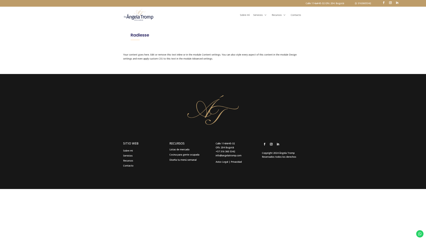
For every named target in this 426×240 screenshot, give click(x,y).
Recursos (277, 14)
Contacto (296, 14)
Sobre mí (245, 14)
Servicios (128, 155)
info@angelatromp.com (228, 155)
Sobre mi (128, 151)
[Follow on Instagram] (390, 2)
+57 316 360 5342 (225, 151)
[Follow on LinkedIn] (397, 2)
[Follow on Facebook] (383, 2)
